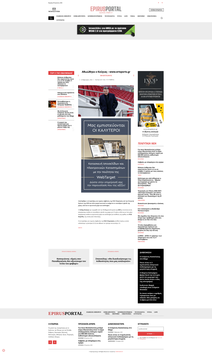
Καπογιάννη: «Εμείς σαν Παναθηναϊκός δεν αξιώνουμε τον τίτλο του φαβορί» (69, 261)
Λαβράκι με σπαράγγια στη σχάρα (150, 162)
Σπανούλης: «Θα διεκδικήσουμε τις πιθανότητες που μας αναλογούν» (113, 260)
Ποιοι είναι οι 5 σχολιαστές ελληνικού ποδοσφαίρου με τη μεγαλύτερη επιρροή (149, 265)
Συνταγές (141, 164)
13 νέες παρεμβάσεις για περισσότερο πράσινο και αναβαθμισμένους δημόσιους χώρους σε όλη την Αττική (149, 227)
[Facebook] (158, 2)
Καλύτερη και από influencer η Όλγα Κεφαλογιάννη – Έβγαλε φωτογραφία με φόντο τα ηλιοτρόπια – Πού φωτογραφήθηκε (149, 181)
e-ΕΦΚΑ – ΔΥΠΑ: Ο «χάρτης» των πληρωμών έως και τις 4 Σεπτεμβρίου (150, 237)
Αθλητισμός (106, 75)
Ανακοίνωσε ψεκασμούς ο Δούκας (150, 203)
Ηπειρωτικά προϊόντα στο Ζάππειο (65, 93)
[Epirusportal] (106, 9)
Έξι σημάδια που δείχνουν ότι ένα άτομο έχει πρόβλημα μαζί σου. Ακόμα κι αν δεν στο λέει (151, 217)
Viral (60, 88)
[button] (162, 18)
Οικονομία (141, 200)
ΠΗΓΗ (80, 228)
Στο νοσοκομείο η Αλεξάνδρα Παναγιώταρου (149, 210)
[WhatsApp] (91, 83)
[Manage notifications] (3, 350)
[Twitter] (162, 2)
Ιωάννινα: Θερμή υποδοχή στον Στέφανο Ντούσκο (149, 287)
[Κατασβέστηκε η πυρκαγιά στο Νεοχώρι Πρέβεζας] (52, 104)
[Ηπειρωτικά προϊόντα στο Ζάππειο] (52, 94)
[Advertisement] (106, 52)
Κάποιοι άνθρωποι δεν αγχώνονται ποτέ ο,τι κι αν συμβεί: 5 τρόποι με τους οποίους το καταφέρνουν (65, 81)
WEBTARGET (119, 351)
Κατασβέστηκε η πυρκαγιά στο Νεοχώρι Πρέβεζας (64, 103)
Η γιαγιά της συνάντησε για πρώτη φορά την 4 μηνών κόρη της (64, 124)
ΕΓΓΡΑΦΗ (149, 334)
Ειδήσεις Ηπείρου (64, 96)
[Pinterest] (87, 83)
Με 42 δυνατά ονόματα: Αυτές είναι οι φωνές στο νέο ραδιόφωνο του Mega (65, 113)
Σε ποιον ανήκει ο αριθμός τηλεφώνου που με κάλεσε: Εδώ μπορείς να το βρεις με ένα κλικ (151, 296)
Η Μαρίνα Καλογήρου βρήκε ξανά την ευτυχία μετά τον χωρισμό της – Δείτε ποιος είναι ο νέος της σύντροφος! (150, 277)
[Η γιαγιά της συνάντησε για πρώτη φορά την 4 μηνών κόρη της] (52, 125)
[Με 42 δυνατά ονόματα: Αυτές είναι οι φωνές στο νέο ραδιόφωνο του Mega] (52, 113)
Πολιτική (61, 118)
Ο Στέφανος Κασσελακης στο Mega (150, 258)
